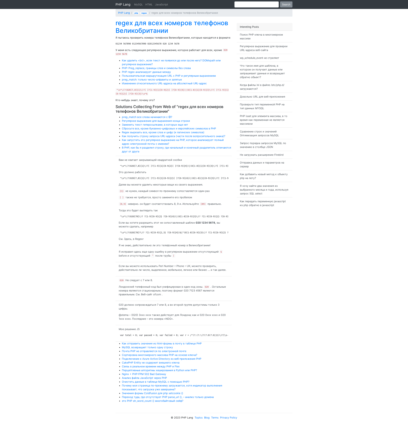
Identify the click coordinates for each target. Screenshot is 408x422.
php (136, 13)
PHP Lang (123, 4)
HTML (149, 4)
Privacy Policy (228, 417)
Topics (199, 417)
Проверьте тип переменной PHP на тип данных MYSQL (262, 106)
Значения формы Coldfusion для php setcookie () (152, 393)
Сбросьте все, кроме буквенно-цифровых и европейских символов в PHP (169, 128)
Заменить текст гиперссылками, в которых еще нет (155, 124)
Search (286, 4)
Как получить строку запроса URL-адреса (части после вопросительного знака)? (173, 136)
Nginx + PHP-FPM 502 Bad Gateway (144, 374)
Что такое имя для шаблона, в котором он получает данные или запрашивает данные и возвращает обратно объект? (262, 71)
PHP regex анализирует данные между (146, 71)
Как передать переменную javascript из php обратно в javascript (263, 203)
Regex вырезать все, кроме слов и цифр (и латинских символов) (163, 132)
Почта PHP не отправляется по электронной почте (154, 351)
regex (144, 13)
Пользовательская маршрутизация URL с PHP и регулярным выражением (169, 75)
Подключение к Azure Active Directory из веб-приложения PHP (161, 358)
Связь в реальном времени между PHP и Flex (151, 366)
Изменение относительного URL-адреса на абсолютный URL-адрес (164, 83)
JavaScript (161, 4)
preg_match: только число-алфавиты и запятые (152, 79)
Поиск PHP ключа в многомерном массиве (261, 36)
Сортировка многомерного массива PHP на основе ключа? (159, 355)
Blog (207, 417)
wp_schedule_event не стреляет (259, 57)
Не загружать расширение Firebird (262, 154)
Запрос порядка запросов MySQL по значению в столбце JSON (263, 145)
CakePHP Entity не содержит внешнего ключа (150, 362)
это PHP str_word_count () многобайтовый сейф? (152, 400)
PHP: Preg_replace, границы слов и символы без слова (156, 68)
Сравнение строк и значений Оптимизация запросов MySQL (259, 133)
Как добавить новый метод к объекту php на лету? (264, 176)
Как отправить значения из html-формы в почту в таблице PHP (162, 343)
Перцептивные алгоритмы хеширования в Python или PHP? (159, 370)
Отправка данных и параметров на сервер (262, 164)
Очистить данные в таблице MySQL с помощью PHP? (155, 381)
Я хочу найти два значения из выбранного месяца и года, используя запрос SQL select (264, 189)
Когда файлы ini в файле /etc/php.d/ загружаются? (262, 86)
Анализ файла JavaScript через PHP (144, 377)
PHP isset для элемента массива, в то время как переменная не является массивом (263, 119)
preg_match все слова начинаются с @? (147, 117)
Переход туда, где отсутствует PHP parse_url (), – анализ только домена (168, 397)
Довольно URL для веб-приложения (262, 96)
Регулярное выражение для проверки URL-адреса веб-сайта (264, 48)
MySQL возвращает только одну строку (147, 347)
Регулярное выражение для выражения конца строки (156, 120)
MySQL (138, 4)
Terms (215, 417)
